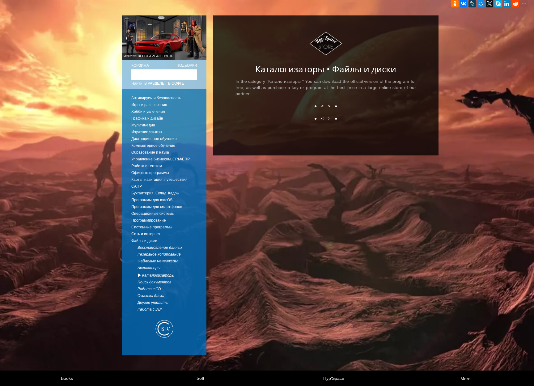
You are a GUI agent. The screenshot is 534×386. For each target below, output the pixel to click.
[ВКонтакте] (463, 3)
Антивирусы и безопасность (156, 98)
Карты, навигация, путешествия (159, 179)
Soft (200, 378)
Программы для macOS (151, 200)
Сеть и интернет (146, 234)
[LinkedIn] (507, 3)
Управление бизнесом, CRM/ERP (160, 159)
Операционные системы (153, 213)
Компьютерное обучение (153, 145)
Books (67, 378)
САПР (136, 186)
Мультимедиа (143, 125)
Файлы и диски (144, 241)
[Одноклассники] (455, 3)
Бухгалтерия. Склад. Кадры (155, 193)
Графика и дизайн (147, 118)
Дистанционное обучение (154, 139)
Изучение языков (146, 132)
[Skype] (498, 3)
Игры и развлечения (149, 105)
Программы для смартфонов (156, 207)
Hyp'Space (333, 378)
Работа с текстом (146, 166)
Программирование (148, 220)
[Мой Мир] (481, 3)
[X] (489, 3)
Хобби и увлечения (148, 111)
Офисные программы (150, 173)
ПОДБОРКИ (186, 65)
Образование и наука (150, 152)
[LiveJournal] (472, 3)
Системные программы (151, 227)
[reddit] (515, 3)
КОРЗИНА (140, 65)
